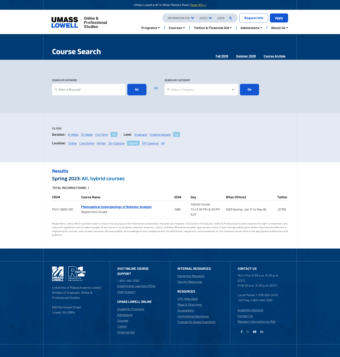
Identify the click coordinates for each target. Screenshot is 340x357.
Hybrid (133, 143)
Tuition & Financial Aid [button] (211, 27)
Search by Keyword (64, 80)
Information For (179, 18)
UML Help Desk (187, 299)
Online (72, 143)
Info (253, 18)
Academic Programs (130, 309)
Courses (122, 320)
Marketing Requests (191, 276)
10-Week (87, 134)
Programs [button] (149, 27)
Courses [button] (175, 27)
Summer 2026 (246, 56)
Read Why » (198, 5)
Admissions (124, 315)
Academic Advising (250, 310)
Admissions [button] (249, 27)
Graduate (140, 134)
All (114, 134)
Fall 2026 (222, 56)
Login (220, 18)
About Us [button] (278, 27)
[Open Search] (230, 18)
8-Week (73, 134)
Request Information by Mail (257, 321)
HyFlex (101, 143)
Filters (57, 128)
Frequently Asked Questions (196, 322)
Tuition (122, 326)
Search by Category (177, 80)
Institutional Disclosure (193, 316)
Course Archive (274, 56)
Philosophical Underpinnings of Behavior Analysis (116, 207)
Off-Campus (150, 143)
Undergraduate (160, 134)
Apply (279, 18)
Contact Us (245, 316)
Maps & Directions (189, 304)
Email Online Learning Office (136, 286)
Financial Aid (126, 332)
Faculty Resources (189, 282)
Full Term (101, 134)
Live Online (86, 143)
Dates (203, 18)
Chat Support (126, 292)
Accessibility (185, 310)
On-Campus (116, 143)
